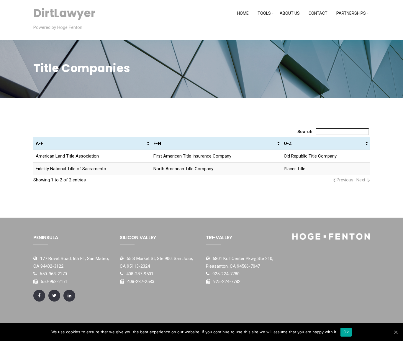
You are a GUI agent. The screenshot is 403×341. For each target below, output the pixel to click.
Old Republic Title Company (310, 156)
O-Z (288, 143)
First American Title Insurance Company (192, 156)
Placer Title (294, 168)
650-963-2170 (53, 274)
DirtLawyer (64, 13)
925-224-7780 (226, 274)
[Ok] (396, 332)
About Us (290, 13)
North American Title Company (183, 168)
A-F (39, 143)
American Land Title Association (67, 156)
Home (243, 13)
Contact (318, 13)
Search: (305, 131)
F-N (157, 143)
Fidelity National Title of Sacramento (71, 168)
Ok (346, 332)
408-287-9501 (139, 274)
